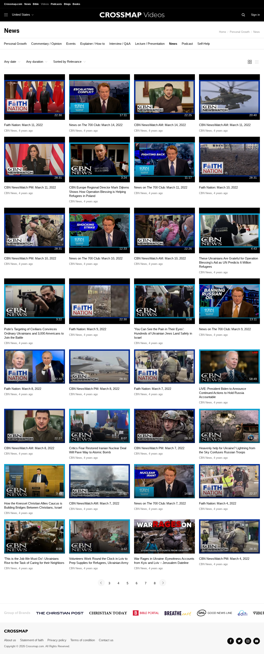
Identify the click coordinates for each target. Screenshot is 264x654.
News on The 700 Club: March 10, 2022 (96, 258)
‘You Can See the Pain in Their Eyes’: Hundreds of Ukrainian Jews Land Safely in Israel (163, 333)
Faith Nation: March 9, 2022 (87, 329)
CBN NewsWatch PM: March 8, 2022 (94, 388)
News (256, 31)
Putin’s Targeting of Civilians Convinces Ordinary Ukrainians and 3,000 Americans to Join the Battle (34, 333)
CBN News (10, 130)
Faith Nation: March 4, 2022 (217, 503)
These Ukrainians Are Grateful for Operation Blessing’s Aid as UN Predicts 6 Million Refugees (228, 263)
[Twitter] (239, 641)
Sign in (255, 14)
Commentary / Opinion (46, 43)
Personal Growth (240, 31)
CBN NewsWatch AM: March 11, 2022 (225, 125)
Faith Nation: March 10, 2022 (218, 187)
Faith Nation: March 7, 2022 (152, 388)
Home (222, 31)
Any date (10, 61)
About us (10, 640)
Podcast (187, 43)
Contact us (106, 640)
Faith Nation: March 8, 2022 (22, 388)
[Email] (256, 641)
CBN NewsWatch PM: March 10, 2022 (30, 258)
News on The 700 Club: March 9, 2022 (225, 329)
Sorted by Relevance (67, 61)
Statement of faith (32, 640)
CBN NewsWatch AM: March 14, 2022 (160, 125)
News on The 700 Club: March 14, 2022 (96, 125)
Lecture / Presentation (150, 43)
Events (71, 43)
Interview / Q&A (120, 43)
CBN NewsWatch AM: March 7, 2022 (94, 503)
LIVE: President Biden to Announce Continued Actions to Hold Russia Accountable (222, 393)
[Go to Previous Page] (101, 582)
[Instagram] (248, 641)
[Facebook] (230, 641)
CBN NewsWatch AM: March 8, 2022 (29, 448)
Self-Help (203, 43)
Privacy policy (56, 640)
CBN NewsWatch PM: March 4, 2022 (224, 558)
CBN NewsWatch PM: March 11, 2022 (30, 187)
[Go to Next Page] (162, 582)
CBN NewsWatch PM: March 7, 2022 (159, 448)
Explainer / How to (92, 43)
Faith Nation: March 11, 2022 (23, 125)
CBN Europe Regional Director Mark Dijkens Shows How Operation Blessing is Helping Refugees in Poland (99, 192)
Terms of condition (82, 640)
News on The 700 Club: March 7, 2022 (160, 503)
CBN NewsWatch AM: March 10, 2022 (160, 258)
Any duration (34, 61)
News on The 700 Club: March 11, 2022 (160, 187)
